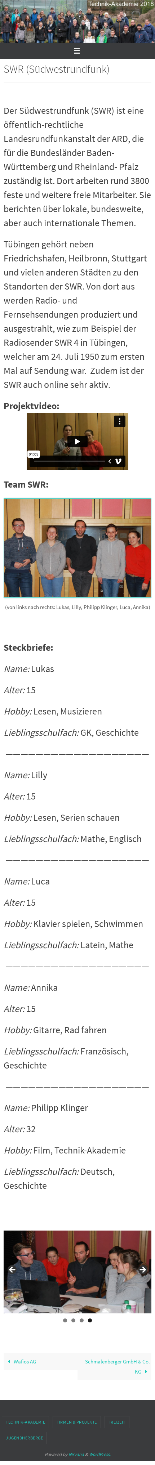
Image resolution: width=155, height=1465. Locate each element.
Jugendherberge (24, 1438)
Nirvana (76, 1454)
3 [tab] (82, 1320)
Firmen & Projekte (77, 1422)
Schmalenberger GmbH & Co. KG (117, 1366)
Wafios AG (24, 1361)
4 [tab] (90, 1320)
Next (142, 1270)
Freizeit (116, 1422)
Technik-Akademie (25, 1422)
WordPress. (100, 1454)
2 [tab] (73, 1320)
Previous (12, 1270)
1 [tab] (65, 1320)
